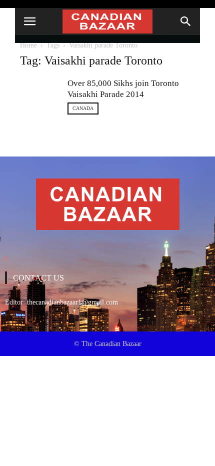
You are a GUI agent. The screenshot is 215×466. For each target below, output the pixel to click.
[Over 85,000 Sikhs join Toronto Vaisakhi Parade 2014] (40, 92)
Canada (83, 108)
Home (28, 45)
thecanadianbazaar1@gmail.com (72, 302)
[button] (186, 21)
